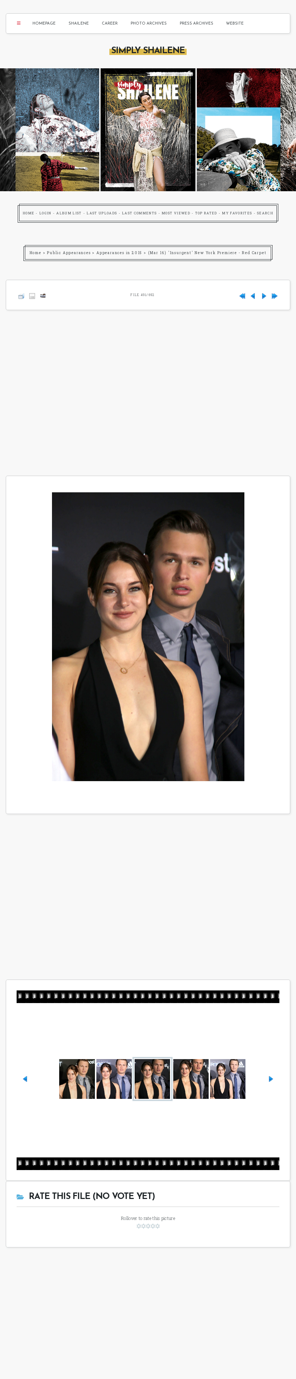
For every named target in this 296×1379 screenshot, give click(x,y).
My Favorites (237, 213)
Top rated (206, 213)
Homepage (44, 24)
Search (265, 213)
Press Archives (196, 24)
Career (110, 24)
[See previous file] (253, 295)
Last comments (139, 213)
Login (45, 213)
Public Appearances (69, 252)
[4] (153, 1226)
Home (28, 213)
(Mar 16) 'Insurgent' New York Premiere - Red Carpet (207, 252)
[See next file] (264, 295)
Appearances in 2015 (119, 252)
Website (235, 24)
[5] (157, 1226)
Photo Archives (149, 24)
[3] (148, 1226)
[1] (138, 1226)
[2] (143, 1226)
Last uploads (102, 213)
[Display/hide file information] (32, 295)
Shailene (79, 24)
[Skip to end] (275, 295)
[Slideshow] (43, 295)
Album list (69, 213)
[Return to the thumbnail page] (21, 295)
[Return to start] (242, 295)
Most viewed (176, 213)
